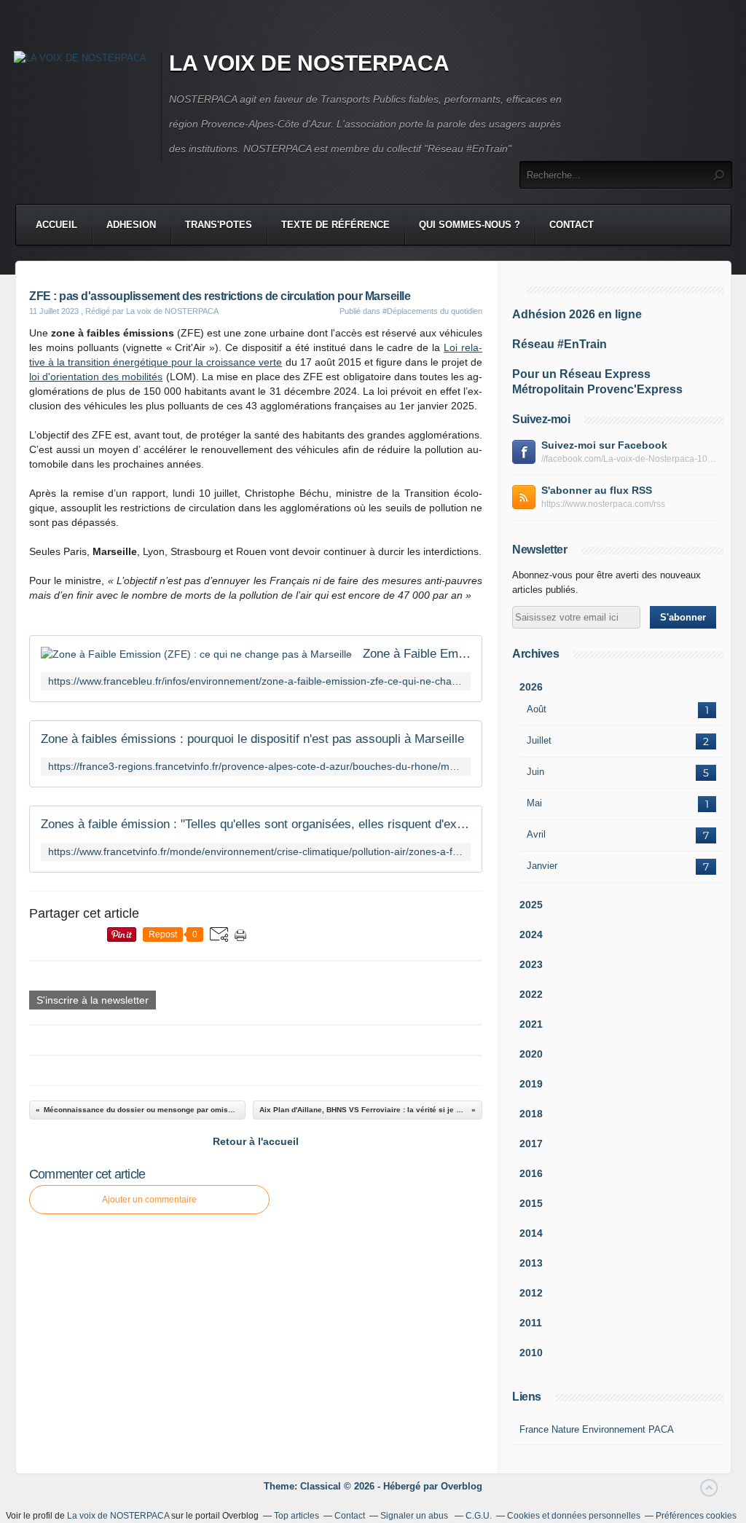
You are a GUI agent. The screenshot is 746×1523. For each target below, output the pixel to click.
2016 (531, 1173)
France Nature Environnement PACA (596, 1429)
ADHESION (131, 224)
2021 (531, 1024)
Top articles (296, 1516)
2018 (531, 1113)
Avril (536, 834)
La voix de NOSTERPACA (118, 1516)
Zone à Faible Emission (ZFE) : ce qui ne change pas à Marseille (417, 654)
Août (536, 709)
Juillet (539, 740)
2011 (530, 1323)
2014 (531, 1233)
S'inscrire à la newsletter (92, 1000)
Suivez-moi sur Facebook (604, 445)
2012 (531, 1293)
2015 (531, 1203)
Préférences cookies (696, 1516)
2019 (531, 1084)
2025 (531, 904)
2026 (531, 687)
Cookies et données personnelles (573, 1516)
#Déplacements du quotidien (432, 311)
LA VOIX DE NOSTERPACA (309, 63)
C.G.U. (479, 1516)
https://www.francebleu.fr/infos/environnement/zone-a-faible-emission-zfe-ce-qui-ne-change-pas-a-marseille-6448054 (255, 681)
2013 (531, 1263)
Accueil (56, 224)
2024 (531, 934)
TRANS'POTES (218, 224)
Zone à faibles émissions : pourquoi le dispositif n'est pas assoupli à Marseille (252, 739)
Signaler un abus (415, 1516)
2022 (531, 994)
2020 (531, 1054)
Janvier (542, 865)
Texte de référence (335, 224)
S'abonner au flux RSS (596, 490)
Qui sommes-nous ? (469, 224)
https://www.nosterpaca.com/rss (603, 504)
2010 (531, 1352)
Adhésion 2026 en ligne (577, 314)
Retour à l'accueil (256, 1141)
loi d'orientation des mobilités (95, 376)
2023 (531, 964)
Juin (535, 771)
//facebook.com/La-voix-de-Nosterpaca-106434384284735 (628, 459)
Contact (571, 224)
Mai (534, 803)
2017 (531, 1143)
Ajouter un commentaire (149, 1200)
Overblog (461, 1486)
